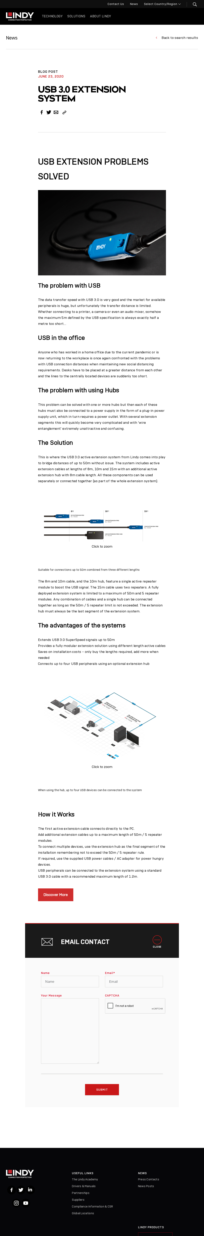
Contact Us (116, 4)
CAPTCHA (112, 995)
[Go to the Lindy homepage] (20, 16)
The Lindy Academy (85, 1179)
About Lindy (100, 16)
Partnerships (80, 1193)
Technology (52, 16)
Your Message (51, 995)
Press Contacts (148, 1179)
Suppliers (78, 1200)
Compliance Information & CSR (92, 1206)
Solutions (76, 16)
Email (110, 973)
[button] (192, 4)
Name (45, 973)
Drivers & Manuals (84, 1186)
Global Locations (83, 1213)
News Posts (146, 1186)
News (134, 4)
